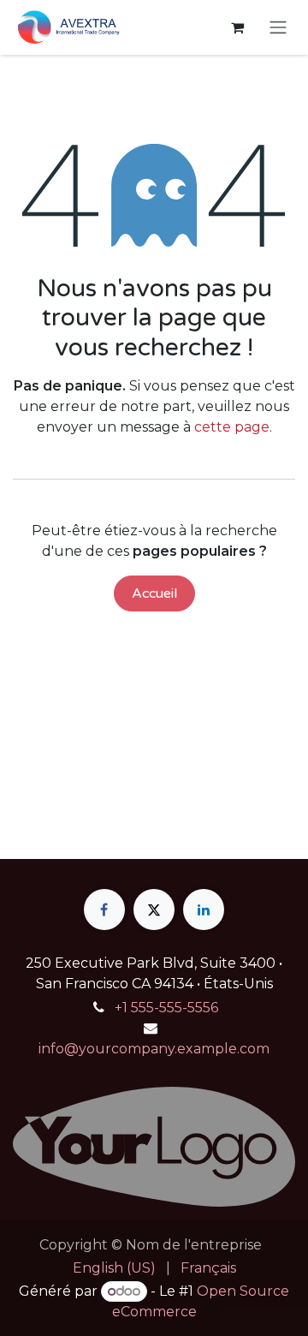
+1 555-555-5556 (166, 1007)
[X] (154, 909)
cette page (232, 427)
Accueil (154, 593)
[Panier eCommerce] (237, 27)
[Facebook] (104, 909)
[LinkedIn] (203, 909)
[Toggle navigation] (278, 27)
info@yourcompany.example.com (154, 1049)
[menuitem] (114, 1268)
